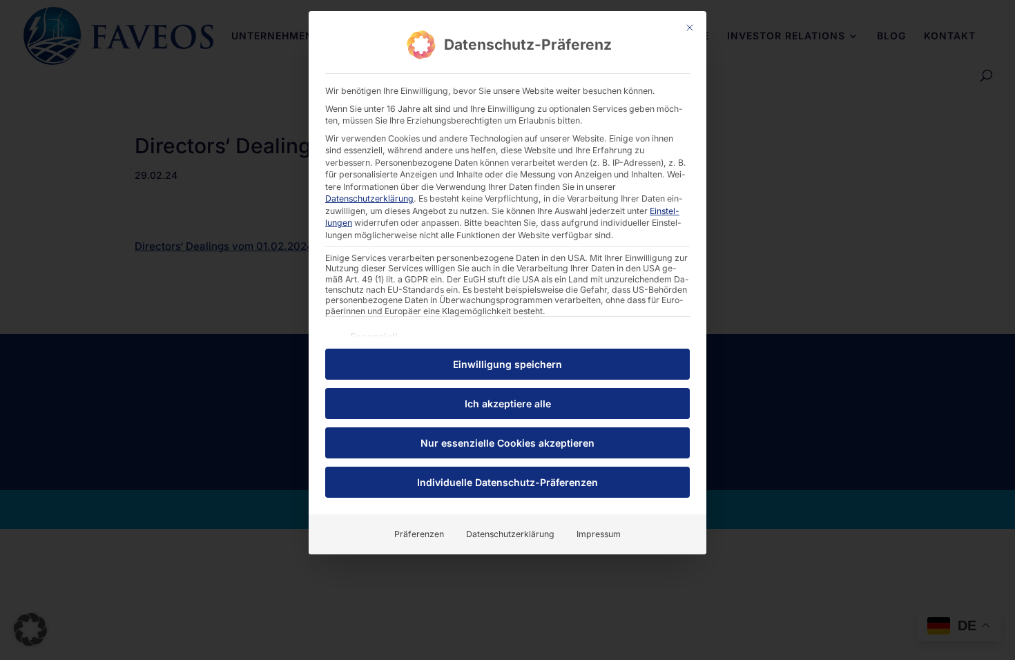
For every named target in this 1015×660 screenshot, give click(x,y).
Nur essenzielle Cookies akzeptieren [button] (507, 443)
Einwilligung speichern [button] (507, 364)
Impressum (599, 534)
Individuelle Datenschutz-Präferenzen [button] (507, 482)
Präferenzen (419, 534)
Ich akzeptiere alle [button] (508, 403)
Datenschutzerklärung (369, 198)
